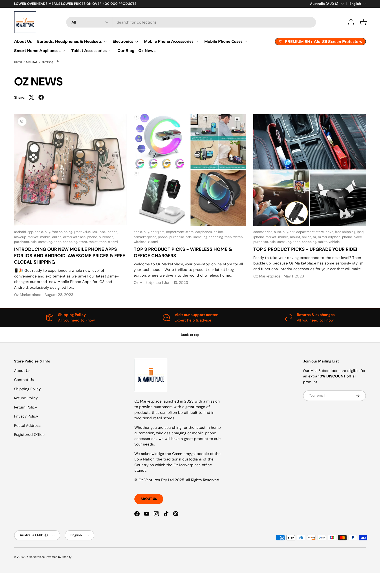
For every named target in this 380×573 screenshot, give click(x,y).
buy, (48, 232)
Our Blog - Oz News (136, 50)
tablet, (94, 242)
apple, (40, 232)
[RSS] (58, 62)
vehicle (334, 242)
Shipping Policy (27, 388)
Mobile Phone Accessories (169, 41)
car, (293, 232)
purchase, (106, 237)
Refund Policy (26, 398)
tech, (103, 242)
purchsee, (22, 242)
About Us (23, 41)
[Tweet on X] (31, 97)
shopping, (71, 242)
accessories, (263, 232)
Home (18, 62)
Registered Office (29, 434)
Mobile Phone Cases (223, 41)
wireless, (141, 242)
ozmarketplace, (75, 237)
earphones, (204, 232)
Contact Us (24, 379)
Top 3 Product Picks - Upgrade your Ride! (305, 249)
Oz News (31, 62)
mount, (296, 237)
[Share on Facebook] (41, 97)
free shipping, (63, 232)
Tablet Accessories (89, 50)
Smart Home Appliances (37, 50)
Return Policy (25, 407)
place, (358, 237)
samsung (47, 62)
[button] (363, 22)
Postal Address (27, 425)
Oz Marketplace (34, 557)
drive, (330, 232)
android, (20, 232)
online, (57, 237)
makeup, (21, 237)
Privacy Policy (26, 416)
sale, (34, 242)
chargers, (158, 232)
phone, (93, 237)
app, (31, 232)
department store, (180, 232)
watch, (238, 237)
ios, (95, 232)
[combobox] (191, 22)
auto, (278, 232)
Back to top (190, 335)
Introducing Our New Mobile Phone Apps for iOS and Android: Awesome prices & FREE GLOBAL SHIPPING (69, 255)
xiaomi (113, 242)
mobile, (46, 237)
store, (84, 242)
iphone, (112, 232)
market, (34, 237)
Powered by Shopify (58, 557)
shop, (58, 242)
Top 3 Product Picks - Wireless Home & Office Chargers (183, 252)
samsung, (46, 242)
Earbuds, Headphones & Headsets (69, 41)
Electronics (123, 41)
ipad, (103, 232)
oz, (315, 237)
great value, (83, 232)
